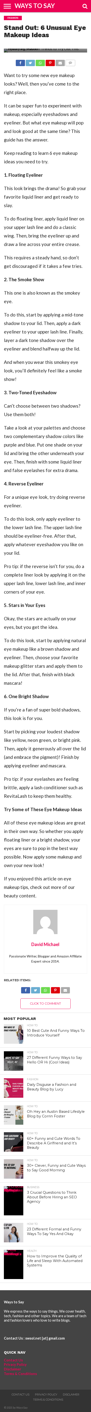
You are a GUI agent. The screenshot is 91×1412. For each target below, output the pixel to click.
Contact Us (13, 1360)
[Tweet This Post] (30, 61)
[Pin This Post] (50, 61)
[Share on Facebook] (20, 61)
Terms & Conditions (20, 1374)
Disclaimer (12, 1369)
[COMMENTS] (70, 61)
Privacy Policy (15, 1364)
